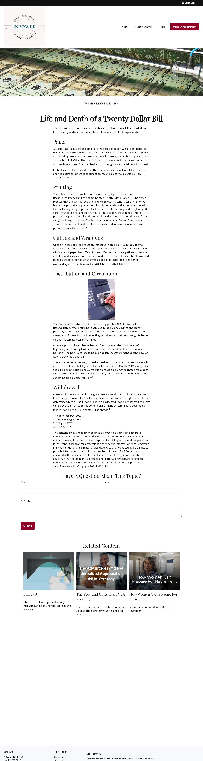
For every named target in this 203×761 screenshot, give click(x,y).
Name (24, 482)
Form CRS (96, 753)
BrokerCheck (149, 758)
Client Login (190, 3)
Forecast (30, 594)
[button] (125, 27)
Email (106, 482)
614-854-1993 (16, 757)
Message (26, 500)
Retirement (58, 757)
